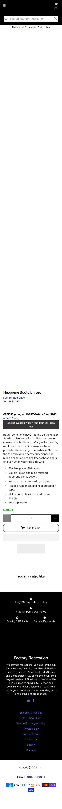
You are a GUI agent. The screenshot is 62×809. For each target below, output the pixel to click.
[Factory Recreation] (31, 6)
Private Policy (31, 728)
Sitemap (31, 750)
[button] (31, 537)
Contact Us (31, 739)
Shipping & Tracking (31, 712)
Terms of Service (31, 734)
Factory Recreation (14, 397)
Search (31, 744)
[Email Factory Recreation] (28, 701)
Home (15, 27)
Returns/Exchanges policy (31, 723)
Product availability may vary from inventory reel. (31, 424)
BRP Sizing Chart (31, 717)
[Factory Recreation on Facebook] (33, 701)
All (23, 27)
